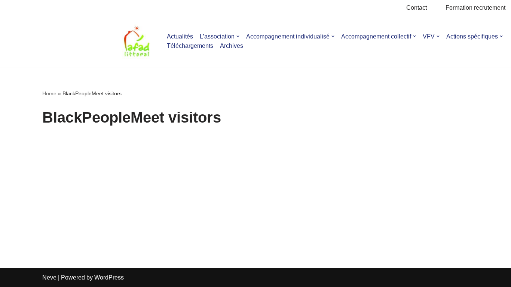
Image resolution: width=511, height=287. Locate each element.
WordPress (109, 277)
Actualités (180, 36)
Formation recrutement (475, 7)
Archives (231, 46)
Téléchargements (190, 46)
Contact (416, 7)
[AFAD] (137, 41)
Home (49, 93)
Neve (49, 277)
